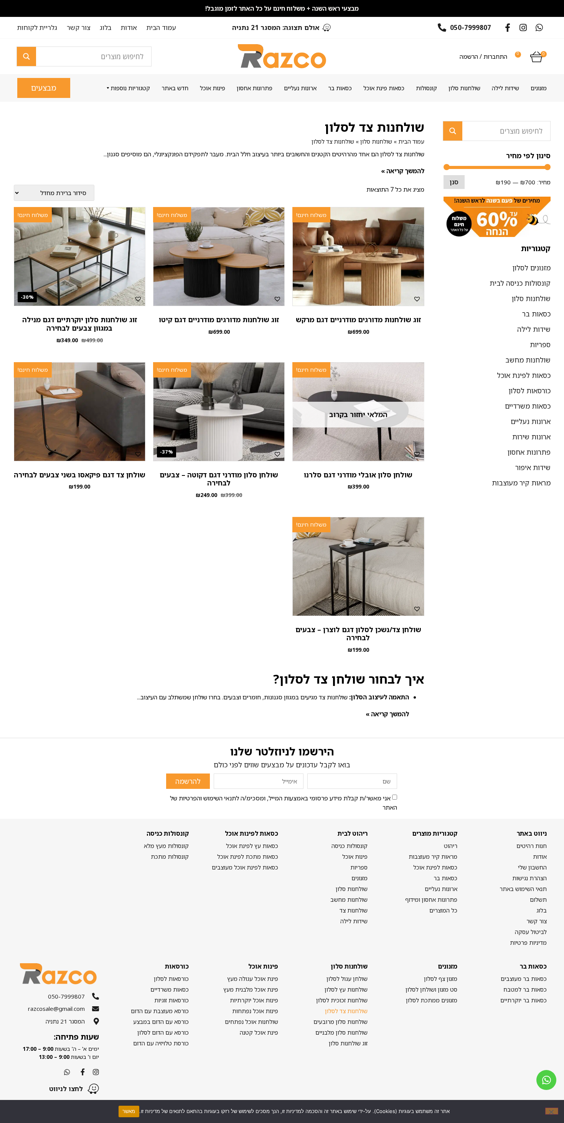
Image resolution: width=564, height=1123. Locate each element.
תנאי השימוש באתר (523, 889)
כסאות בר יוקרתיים (523, 1000)
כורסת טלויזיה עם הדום (160, 1043)
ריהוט (450, 846)
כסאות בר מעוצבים (524, 978)
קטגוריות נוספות (130, 88)
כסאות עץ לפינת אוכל (252, 846)
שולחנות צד (354, 910)
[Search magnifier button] (26, 56)
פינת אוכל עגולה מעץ (252, 978)
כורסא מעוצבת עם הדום (159, 1011)
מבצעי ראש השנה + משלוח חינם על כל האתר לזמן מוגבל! (282, 8)
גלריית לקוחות (37, 27)
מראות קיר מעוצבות (521, 482)
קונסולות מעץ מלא (166, 846)
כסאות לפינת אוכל (524, 375)
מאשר (128, 1111)
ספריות (540, 344)
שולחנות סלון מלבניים (341, 1032)
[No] (551, 1111)
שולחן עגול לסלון (347, 978)
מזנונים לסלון (532, 267)
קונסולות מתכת (169, 856)
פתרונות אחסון (254, 88)
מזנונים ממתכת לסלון (431, 1000)
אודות (129, 27)
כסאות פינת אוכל (383, 88)
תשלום (538, 899)
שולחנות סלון (464, 88)
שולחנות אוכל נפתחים (251, 1021)
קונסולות (426, 88)
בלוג (105, 27)
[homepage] (282, 56)
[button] (417, 298)
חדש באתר (175, 88)
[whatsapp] (546, 1080)
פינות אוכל (212, 88)
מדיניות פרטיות (528, 942)
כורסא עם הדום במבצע (160, 1021)
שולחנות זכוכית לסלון (342, 1000)
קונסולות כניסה (349, 846)
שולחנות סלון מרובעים (340, 1021)
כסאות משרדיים (528, 406)
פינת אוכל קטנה (259, 1032)
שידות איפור (533, 467)
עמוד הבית (161, 27)
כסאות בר (340, 88)
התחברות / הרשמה (483, 56)
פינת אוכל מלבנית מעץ (250, 989)
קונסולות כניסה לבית (520, 283)
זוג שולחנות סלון (348, 1043)
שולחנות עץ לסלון (346, 989)
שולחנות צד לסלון (346, 1011)
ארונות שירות (531, 436)
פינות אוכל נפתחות (255, 1011)
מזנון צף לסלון (440, 978)
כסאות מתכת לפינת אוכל (247, 856)
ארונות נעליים (300, 88)
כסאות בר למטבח (525, 989)
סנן (454, 182)
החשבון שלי (532, 867)
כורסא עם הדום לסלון (162, 1032)
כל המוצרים (443, 910)
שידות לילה (505, 88)
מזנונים (539, 88)
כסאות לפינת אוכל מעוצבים (245, 867)
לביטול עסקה (531, 932)
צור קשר (78, 27)
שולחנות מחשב (528, 359)
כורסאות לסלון (530, 390)
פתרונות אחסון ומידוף (431, 899)
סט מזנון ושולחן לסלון (431, 989)
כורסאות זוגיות (171, 1000)
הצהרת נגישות (529, 878)
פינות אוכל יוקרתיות (254, 1000)
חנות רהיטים (531, 846)
